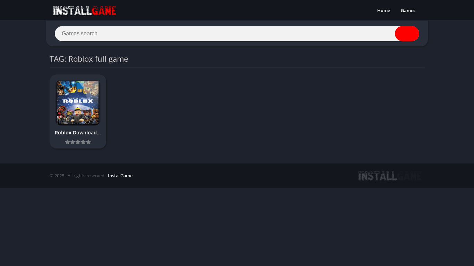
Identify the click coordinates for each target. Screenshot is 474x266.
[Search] (407, 33)
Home (383, 10)
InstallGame (120, 175)
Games (408, 10)
